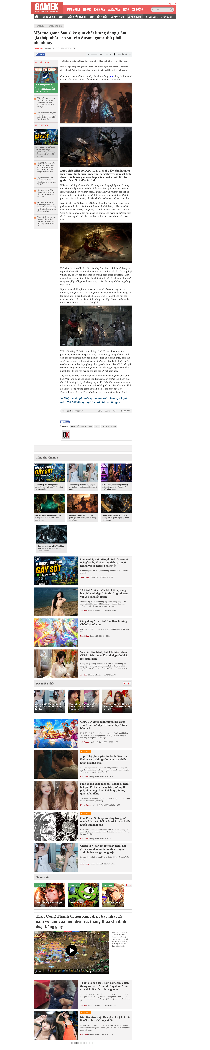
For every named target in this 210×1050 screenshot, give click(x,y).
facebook (165, 4)
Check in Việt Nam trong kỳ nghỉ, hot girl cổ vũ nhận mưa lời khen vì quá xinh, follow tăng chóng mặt (103, 849)
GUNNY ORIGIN (49, 16)
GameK (40, 26)
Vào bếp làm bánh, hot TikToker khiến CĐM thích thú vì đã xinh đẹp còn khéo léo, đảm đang (104, 655)
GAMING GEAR (118, 16)
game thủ (75, 426)
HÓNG (126, 9)
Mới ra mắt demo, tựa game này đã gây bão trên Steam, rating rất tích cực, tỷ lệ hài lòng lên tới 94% (46, 116)
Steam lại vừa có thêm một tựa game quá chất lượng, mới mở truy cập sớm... (82, 517)
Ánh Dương (84, 742)
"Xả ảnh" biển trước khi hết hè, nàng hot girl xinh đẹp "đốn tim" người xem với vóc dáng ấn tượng (104, 593)
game (111, 76)
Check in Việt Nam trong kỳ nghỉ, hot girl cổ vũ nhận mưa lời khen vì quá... (83, 487)
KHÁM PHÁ (99, 9)
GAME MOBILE (73, 9)
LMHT (62, 16)
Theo (96, 411)
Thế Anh (83, 610)
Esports (93, 636)
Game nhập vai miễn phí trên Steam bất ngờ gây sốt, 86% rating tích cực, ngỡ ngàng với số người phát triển (45, 151)
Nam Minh (84, 636)
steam (113, 426)
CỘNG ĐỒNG (137, 9)
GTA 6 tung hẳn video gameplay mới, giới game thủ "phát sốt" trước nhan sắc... (115, 487)
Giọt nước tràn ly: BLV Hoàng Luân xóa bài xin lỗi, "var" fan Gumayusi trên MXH (45, 193)
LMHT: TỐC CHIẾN (99, 16)
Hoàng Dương (85, 805)
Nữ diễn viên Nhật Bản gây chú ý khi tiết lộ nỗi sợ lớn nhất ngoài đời (105, 1019)
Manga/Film (94, 776)
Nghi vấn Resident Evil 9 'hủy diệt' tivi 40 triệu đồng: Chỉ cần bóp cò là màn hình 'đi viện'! (46, 181)
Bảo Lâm (84, 776)
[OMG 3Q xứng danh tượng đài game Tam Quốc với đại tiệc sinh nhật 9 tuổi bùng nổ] (56, 733)
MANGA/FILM (114, 9)
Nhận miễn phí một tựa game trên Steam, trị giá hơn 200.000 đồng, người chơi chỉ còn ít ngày (45, 87)
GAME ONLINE (135, 16)
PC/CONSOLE (151, 16)
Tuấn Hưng (84, 577)
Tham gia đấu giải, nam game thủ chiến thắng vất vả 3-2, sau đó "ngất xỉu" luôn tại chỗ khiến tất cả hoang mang (104, 986)
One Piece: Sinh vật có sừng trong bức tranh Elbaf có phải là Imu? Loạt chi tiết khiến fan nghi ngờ (105, 821)
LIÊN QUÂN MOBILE (77, 16)
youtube (170, 4)
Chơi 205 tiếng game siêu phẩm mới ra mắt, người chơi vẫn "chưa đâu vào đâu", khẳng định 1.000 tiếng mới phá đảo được (46, 167)
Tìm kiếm (172, 10)
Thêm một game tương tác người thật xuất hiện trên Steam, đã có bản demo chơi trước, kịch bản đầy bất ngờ (46, 102)
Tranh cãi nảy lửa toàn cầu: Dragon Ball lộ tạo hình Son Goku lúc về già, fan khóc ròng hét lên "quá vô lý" (46, 221)
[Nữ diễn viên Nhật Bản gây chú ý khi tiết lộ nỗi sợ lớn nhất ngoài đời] (56, 1025)
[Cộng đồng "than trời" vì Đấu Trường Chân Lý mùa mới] (56, 632)
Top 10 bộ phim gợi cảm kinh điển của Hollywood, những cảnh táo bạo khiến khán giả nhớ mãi (103, 759)
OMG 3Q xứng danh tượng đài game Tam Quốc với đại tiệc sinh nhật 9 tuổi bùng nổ (103, 725)
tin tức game (87, 426)
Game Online (55, 26)
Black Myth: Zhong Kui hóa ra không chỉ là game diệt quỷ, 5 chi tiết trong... (115, 517)
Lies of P (105, 426)
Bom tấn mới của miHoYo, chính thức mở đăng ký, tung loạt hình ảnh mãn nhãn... (51, 548)
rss (175, 4)
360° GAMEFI (168, 16)
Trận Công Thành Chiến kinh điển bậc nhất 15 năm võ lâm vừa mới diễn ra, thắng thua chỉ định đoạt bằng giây (81, 921)
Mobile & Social (94, 610)
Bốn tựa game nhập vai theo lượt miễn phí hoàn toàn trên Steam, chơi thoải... (48, 517)
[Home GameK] (36, 16)
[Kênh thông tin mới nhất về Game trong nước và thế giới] (47, 8)
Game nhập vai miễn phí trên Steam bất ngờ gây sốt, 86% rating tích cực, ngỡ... (49, 487)
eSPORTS (87, 9)
